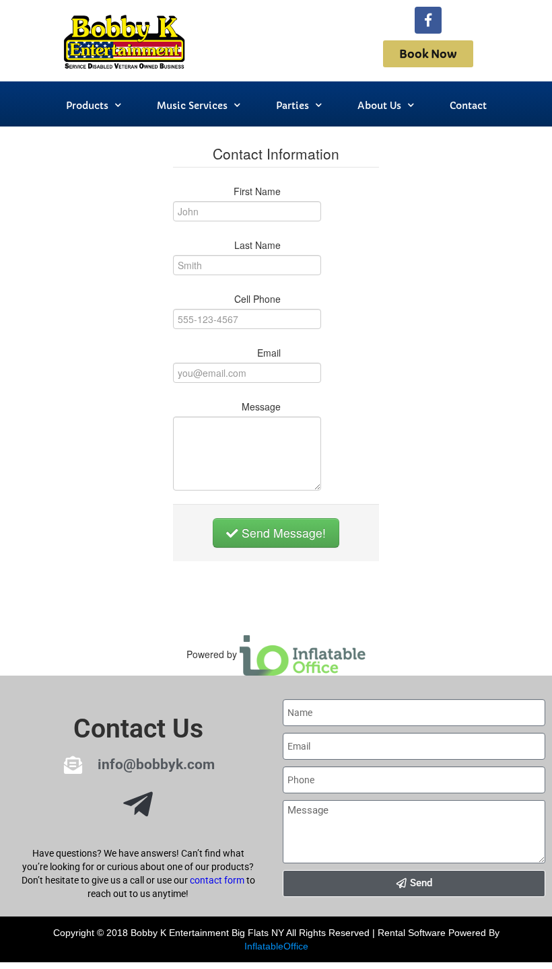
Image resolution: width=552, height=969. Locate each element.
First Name (257, 191)
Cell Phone (257, 299)
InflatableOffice (276, 946)
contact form (217, 880)
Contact (468, 106)
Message (261, 406)
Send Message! (282, 532)
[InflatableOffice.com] (303, 653)
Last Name (257, 245)
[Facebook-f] (428, 20)
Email (269, 352)
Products (87, 106)
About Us (379, 106)
